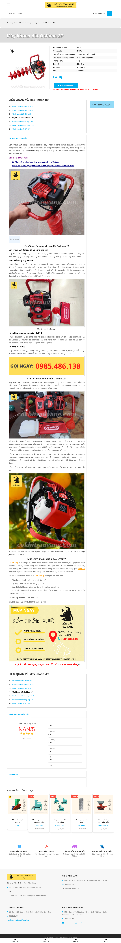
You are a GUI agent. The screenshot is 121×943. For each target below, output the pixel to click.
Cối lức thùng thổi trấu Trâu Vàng (103, 822)
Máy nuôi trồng (25, 23)
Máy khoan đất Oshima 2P (21, 114)
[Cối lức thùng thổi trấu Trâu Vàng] (103, 804)
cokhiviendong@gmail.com (75, 923)
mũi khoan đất (61, 552)
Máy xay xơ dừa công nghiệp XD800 (38, 822)
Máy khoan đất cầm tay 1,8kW (23, 121)
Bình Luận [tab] (13, 774)
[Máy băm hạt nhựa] (17, 804)
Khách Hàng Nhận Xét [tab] (19, 714)
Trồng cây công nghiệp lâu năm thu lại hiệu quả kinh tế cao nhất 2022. (43, 166)
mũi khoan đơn (73, 552)
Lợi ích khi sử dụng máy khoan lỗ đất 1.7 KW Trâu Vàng (46, 664)
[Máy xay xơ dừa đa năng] (60, 804)
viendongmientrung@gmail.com (18, 920)
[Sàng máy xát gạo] (82, 804)
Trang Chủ (13, 23)
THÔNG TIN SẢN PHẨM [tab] (18, 138)
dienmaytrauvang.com (33, 151)
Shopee (81, 569)
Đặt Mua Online (66, 85)
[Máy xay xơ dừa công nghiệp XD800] (39, 804)
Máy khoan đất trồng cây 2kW (23, 125)
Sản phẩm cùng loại (20, 790)
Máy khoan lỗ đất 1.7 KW (21, 129)
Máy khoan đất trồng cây (19, 254)
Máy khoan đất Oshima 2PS (22, 106)
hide (17, 239)
